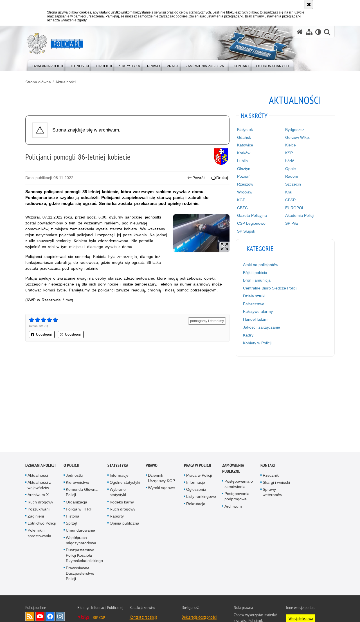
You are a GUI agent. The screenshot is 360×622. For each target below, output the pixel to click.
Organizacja (76, 503)
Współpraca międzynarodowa (81, 541)
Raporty (117, 517)
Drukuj (222, 177)
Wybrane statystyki (118, 493)
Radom (291, 176)
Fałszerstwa (253, 304)
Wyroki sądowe (161, 489)
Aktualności (65, 82)
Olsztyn (243, 168)
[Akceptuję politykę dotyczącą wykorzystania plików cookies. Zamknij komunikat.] (309, 4)
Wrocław (244, 192)
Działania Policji (40, 466)
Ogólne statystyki (125, 483)
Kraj (288, 192)
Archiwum (233, 507)
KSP (289, 153)
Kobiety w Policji (257, 343)
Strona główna (38, 82)
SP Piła (291, 223)
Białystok (245, 129)
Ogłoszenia (196, 490)
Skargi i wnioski (276, 483)
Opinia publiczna (124, 524)
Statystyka (117, 466)
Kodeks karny (122, 503)
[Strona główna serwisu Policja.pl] (300, 31)
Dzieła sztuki (254, 296)
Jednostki (74, 476)
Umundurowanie (80, 531)
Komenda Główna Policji (82, 493)
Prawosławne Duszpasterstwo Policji (80, 574)
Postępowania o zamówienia (238, 485)
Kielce (290, 145)
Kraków (243, 153)
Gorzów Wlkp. (297, 137)
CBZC (242, 208)
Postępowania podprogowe (236, 497)
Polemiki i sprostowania (39, 534)
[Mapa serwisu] (309, 31)
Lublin (242, 161)
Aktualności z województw (39, 486)
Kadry (248, 335)
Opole (290, 168)
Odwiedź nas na (39, 617)
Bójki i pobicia (255, 272)
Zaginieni (36, 517)
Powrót (198, 177)
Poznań (244, 176)
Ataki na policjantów (260, 264)
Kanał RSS (29, 617)
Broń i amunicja (257, 280)
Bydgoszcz (294, 129)
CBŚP (290, 200)
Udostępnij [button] (44, 334)
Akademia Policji (299, 215)
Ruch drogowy (40, 503)
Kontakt (268, 466)
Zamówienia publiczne (233, 469)
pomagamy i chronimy (207, 321)
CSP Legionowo (251, 223)
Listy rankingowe (201, 497)
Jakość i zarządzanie (261, 327)
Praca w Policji (197, 466)
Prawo (152, 466)
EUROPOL (294, 208)
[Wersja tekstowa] (318, 31)
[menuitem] (47, 65)
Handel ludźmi (255, 319)
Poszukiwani (39, 510)
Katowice (245, 145)
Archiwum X (38, 496)
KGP (241, 200)
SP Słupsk (246, 231)
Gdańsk (244, 137)
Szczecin (293, 184)
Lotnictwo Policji (42, 524)
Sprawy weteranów (272, 493)
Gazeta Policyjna (252, 215)
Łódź (289, 161)
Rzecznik (271, 476)
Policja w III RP (79, 510)
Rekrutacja (195, 504)
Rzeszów (245, 184)
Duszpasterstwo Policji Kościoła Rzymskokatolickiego (84, 556)
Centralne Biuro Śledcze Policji (270, 288)
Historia (72, 517)
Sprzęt (71, 524)
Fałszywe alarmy (258, 311)
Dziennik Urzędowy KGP (161, 479)
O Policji (71, 466)
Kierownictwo (77, 483)
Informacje (119, 476)
